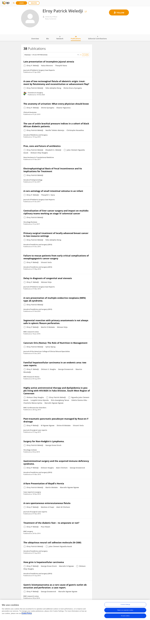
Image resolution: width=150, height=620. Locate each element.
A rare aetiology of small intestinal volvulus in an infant (53, 191)
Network (59, 37)
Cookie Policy (27, 613)
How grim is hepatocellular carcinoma (43, 562)
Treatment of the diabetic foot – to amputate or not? (51, 522)
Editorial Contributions (97, 37)
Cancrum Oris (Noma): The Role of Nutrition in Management (55, 342)
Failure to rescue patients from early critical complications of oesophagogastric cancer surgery (56, 257)
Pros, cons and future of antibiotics (42, 146)
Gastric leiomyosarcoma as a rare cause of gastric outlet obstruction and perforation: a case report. (55, 586)
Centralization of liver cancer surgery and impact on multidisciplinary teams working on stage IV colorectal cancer (56, 212)
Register (34, 3)
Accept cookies (125, 615)
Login (21, 3)
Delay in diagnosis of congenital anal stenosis (47, 278)
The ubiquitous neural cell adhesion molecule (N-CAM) (52, 542)
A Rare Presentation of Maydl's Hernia (43, 483)
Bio (47, 38)
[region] (75, 610)
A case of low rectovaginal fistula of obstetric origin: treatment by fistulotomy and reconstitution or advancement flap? (56, 82)
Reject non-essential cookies (125, 610)
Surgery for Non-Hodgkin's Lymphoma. (43, 441)
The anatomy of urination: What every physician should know (56, 103)
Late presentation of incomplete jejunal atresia (48, 61)
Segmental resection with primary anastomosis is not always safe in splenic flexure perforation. (55, 322)
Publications (76, 37)
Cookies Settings (125, 604)
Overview (35, 38)
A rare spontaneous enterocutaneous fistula (46, 503)
